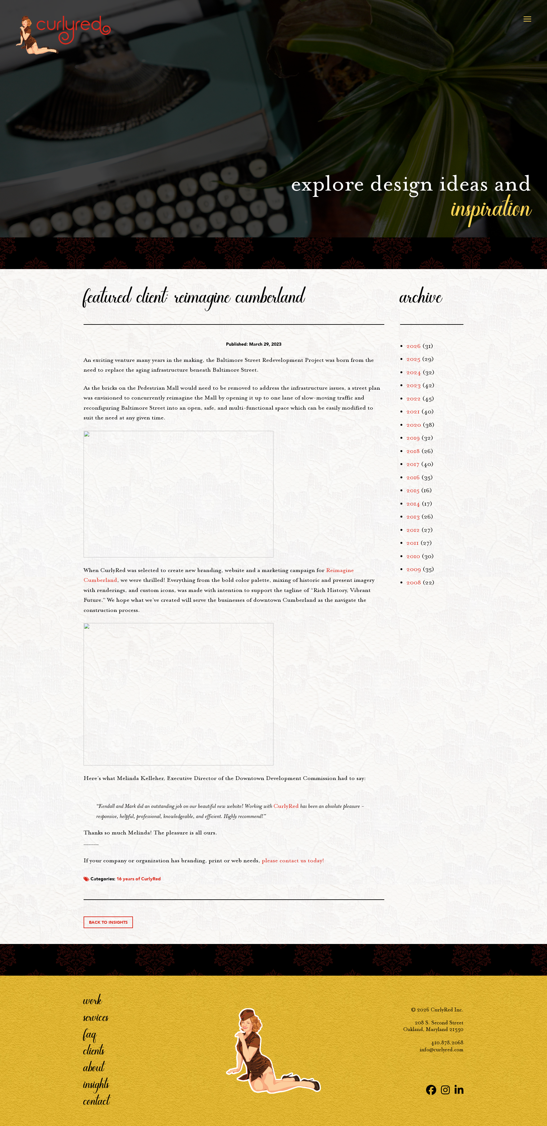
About (94, 1066)
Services (96, 1016)
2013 (413, 516)
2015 (412, 490)
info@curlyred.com (441, 1049)
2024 (413, 372)
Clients (94, 1050)
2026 (413, 346)
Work (93, 999)
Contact (96, 1100)
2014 (413, 503)
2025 (413, 359)
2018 (413, 451)
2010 (413, 556)
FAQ (90, 1033)
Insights (96, 1083)
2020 (413, 425)
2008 (413, 582)
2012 (413, 530)
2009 (413, 569)
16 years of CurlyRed (138, 879)
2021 (413, 411)
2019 (413, 438)
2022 (413, 398)
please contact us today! (293, 860)
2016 (413, 477)
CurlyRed (286, 806)
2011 (412, 543)
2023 (413, 385)
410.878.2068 (447, 1042)
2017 (412, 464)
